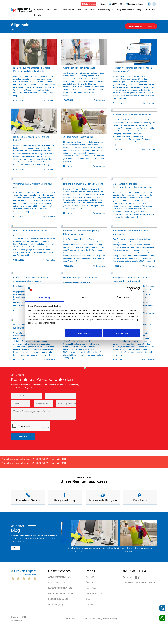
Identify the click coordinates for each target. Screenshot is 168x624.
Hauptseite (38, 10)
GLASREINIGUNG (57, 583)
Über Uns (90, 583)
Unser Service (68, 10)
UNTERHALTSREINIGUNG (61, 594)
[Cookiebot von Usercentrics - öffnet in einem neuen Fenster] (128, 289)
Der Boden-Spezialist (85, 10)
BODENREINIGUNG (58, 599)
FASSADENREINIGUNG (60, 588)
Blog (139, 10)
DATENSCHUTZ (73, 618)
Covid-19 (90, 577)
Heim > (14, 29)
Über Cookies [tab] (123, 297)
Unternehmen (51, 10)
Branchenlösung (103, 10)
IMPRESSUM (89, 618)
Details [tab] (84, 297)
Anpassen (82, 333)
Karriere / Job (149, 10)
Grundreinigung (55, 604)
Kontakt (37, 15)
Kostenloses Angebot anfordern (142, 26)
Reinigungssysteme (124, 10)
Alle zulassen (122, 333)
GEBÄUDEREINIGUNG (59, 577)
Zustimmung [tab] (45, 297)
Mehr (15, 548)
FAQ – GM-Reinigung (107, 618)
